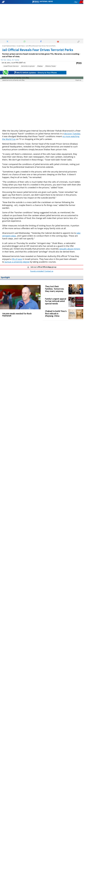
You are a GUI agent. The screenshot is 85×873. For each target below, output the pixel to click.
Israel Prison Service (11, 66)
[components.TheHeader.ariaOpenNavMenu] (13, 2)
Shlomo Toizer (50, 66)
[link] (20, 301)
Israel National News (9, 46)
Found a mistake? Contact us (41, 271)
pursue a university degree (17, 261)
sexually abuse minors (69, 248)
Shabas (40, 66)
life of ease (17, 259)
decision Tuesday (72, 133)
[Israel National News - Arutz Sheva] (42, 2)
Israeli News (21, 46)
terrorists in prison (28, 66)
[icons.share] (81, 1)
